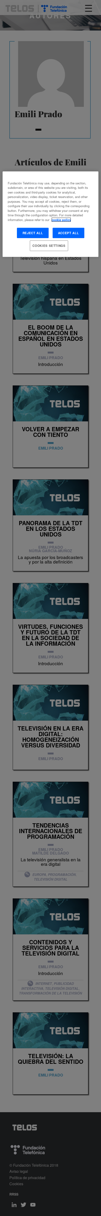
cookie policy (61, 219)
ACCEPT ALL (68, 233)
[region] (51, 214)
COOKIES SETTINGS (48, 245)
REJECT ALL (33, 233)
